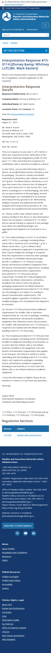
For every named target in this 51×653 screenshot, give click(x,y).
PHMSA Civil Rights (10, 576)
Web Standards (8, 639)
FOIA (4, 616)
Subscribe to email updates (18, 525)
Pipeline (14, 42)
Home (5, 42)
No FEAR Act (7, 624)
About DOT (7, 604)
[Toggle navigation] (45, 25)
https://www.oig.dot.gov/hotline (17, 507)
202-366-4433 (9, 473)
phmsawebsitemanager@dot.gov (17, 516)
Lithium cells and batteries (29, 435)
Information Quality (10, 620)
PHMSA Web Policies (11, 580)
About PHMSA (8, 548)
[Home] (25, 17)
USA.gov (6, 631)
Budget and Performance (13, 608)
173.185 (7, 435)
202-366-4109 (41, 478)
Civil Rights (7, 612)
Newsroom (32, 29)
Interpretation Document (22, 114)
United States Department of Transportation (23, 8)
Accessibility (7, 584)
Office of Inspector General (14, 627)
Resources (6, 556)
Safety (5, 560)
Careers (5, 588)
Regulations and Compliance (14, 552)
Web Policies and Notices (13, 635)
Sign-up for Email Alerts (13, 29)
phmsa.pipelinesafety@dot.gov (19, 492)
